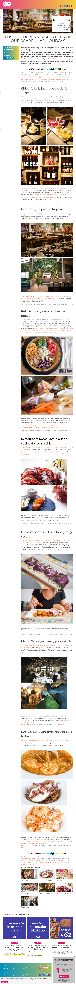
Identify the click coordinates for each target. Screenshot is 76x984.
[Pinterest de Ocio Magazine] (67, 6)
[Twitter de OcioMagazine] (65, 6)
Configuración (4, 982)
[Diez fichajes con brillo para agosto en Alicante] (61, 928)
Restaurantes (40, 3)
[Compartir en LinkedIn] (10, 57)
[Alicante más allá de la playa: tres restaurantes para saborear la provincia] (14, 928)
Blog (69, 3)
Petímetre (25, 907)
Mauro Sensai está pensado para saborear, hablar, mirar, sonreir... (41, 715)
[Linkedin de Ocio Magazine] (69, 6)
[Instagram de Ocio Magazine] (62, 6)
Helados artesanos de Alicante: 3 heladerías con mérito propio (38, 947)
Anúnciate (25, 974)
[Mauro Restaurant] (29, 887)
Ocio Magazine (7, 4)
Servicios (64, 3)
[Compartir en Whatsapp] (13, 57)
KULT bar (24, 880)
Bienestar (57, 3)
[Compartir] (5, 57)
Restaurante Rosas (63, 893)
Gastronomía (8, 49)
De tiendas (48, 3)
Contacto (15, 974)
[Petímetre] (29, 901)
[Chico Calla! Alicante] (47, 887)
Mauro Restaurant (28, 893)
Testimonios (26, 975)
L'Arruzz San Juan (45, 880)
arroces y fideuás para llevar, (63, 743)
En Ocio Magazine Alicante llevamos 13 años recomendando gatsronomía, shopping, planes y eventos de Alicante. (46, 862)
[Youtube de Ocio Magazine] (72, 6)
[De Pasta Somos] (64, 874)
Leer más (21, 957)
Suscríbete (44, 967)
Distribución (16, 975)
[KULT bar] (29, 874)
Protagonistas (26, 967)
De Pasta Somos (62, 880)
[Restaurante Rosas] (64, 887)
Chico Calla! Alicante (47, 893)
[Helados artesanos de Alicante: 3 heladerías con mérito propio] (38, 928)
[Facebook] (60, 6)
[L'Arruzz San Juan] (47, 874)
